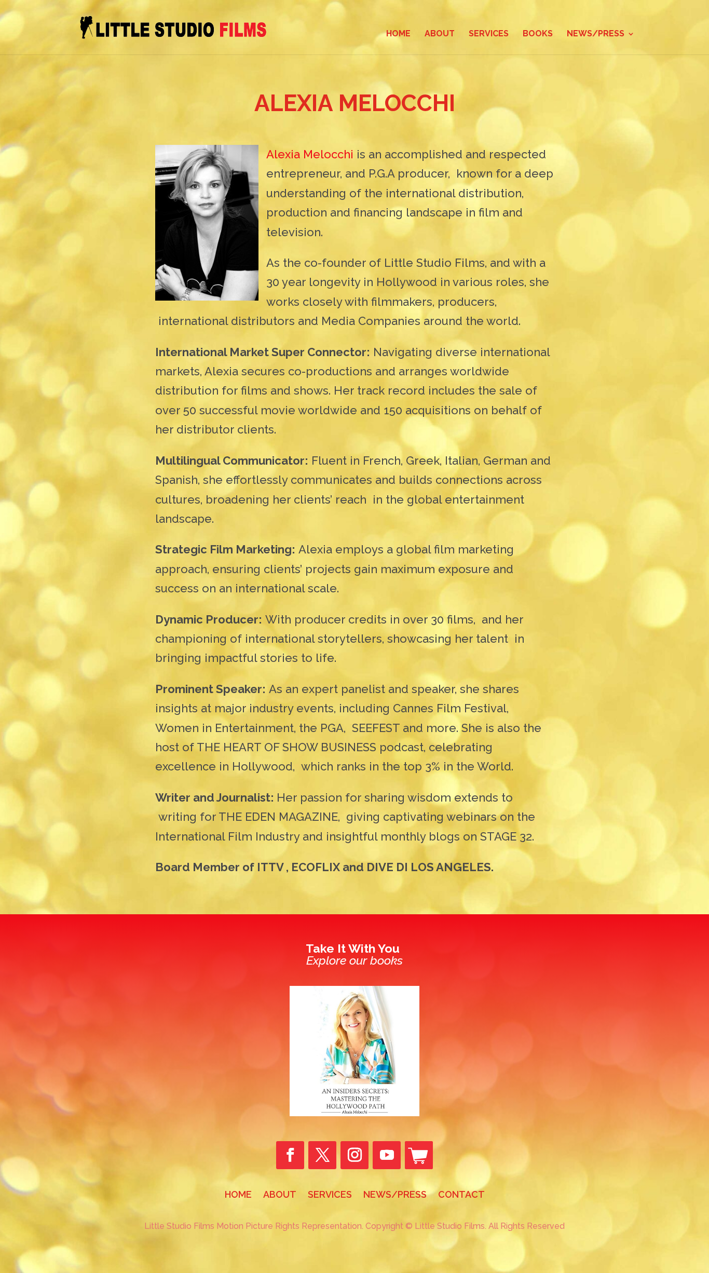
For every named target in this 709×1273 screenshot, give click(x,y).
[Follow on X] (322, 1155)
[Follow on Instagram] (354, 1155)
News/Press (595, 34)
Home (398, 34)
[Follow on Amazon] (419, 1155)
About (440, 34)
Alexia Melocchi (309, 154)
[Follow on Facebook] (290, 1155)
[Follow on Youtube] (387, 1155)
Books (538, 34)
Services (489, 34)
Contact (461, 1195)
